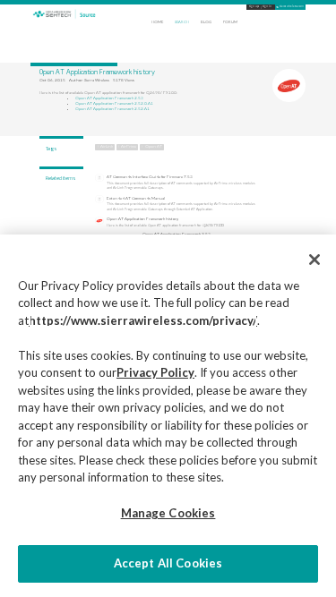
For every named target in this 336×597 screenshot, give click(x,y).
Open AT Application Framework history (142, 219)
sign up (254, 6)
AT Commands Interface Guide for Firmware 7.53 (150, 177)
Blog (206, 22)
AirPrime (128, 146)
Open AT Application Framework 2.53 (109, 98)
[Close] (314, 259)
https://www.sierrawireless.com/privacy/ (143, 320)
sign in (267, 6)
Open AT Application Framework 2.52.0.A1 (114, 103)
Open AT (153, 146)
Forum (230, 22)
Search (182, 22)
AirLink (106, 146)
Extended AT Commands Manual (136, 198)
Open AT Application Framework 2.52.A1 (112, 109)
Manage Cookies (168, 513)
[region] (168, 416)
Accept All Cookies (168, 563)
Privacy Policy (155, 372)
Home (157, 22)
